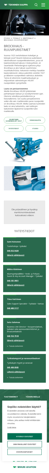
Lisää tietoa (11, 427)
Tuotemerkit (11, 396)
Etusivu (35, 128)
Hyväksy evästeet (24, 437)
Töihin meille (33, 396)
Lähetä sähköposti (16, 372)
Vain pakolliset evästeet (24, 444)
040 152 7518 (13, 336)
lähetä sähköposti (15, 255)
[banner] (16, 4)
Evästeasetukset (24, 452)
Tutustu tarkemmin (16, 346)
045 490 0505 (13, 367)
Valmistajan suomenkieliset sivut (14, 120)
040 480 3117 (13, 308)
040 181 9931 (13, 280)
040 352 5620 (13, 251)
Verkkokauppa (35, 120)
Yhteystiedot (14, 128)
